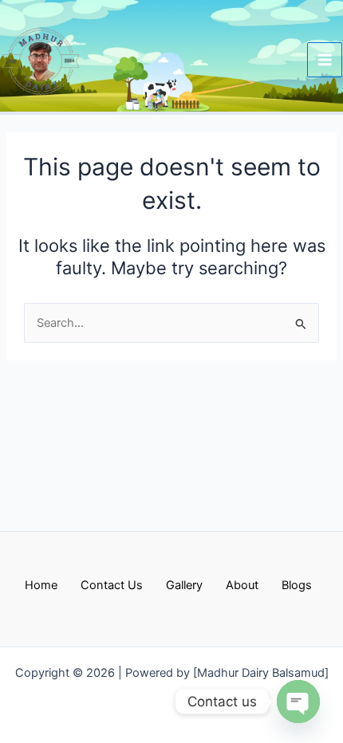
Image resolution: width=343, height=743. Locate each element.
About (242, 585)
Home (41, 585)
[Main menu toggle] (324, 59)
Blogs (297, 585)
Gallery (184, 585)
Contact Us (112, 585)
